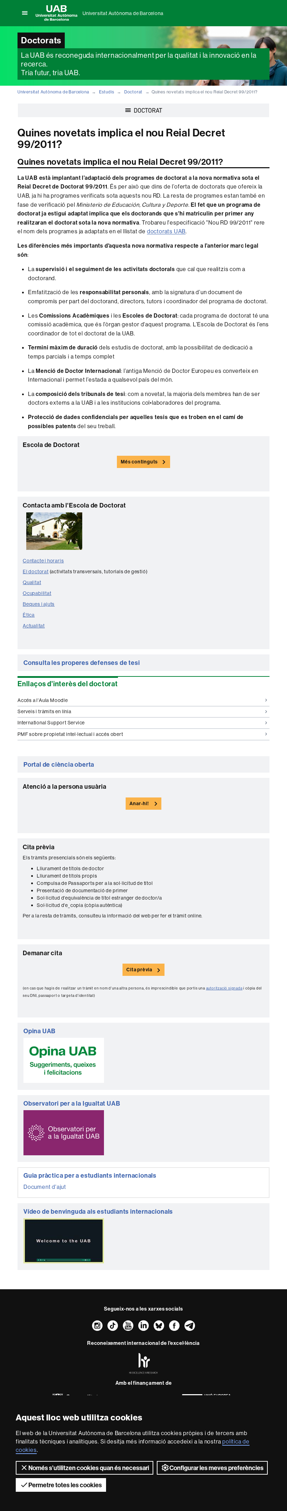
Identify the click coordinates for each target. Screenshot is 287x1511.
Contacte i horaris (43, 561)
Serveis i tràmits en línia (44, 711)
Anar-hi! (139, 803)
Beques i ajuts (39, 604)
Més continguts (139, 462)
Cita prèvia (139, 969)
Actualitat (34, 626)
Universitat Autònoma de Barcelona (123, 13)
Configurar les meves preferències (216, 1468)
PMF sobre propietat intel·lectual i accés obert (70, 734)
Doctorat (133, 91)
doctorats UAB (166, 231)
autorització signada (224, 988)
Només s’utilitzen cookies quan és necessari (88, 1468)
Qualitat (32, 582)
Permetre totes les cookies (65, 1485)
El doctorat (36, 571)
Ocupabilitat (37, 593)
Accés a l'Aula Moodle (43, 700)
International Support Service (51, 722)
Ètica (29, 615)
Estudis (106, 91)
